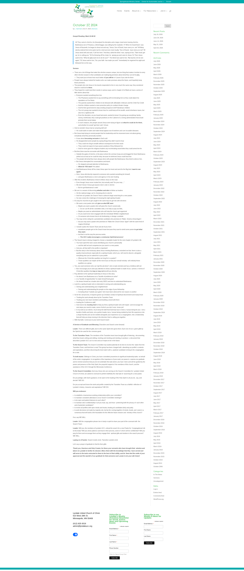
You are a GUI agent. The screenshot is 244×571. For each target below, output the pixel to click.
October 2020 (158, 269)
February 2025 (158, 115)
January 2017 (158, 416)
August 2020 (157, 275)
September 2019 (159, 312)
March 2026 (157, 74)
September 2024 (159, 131)
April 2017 (156, 406)
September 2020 (159, 272)
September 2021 (159, 232)
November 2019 (158, 305)
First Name (113, 535)
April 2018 (156, 366)
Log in (155, 489)
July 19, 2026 (158, 34)
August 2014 (157, 463)
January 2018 (158, 376)
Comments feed (158, 496)
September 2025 (159, 91)
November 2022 (158, 192)
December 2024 (158, 121)
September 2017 (159, 389)
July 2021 (156, 238)
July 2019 (156, 319)
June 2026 (157, 64)
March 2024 (157, 151)
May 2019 (156, 326)
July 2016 (156, 436)
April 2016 (156, 443)
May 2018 (156, 363)
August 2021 (157, 235)
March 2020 (157, 292)
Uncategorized (158, 481)
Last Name (113, 542)
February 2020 (158, 295)
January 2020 (158, 299)
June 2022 (157, 208)
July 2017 (156, 396)
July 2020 (156, 279)
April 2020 (156, 289)
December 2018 (158, 342)
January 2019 (158, 339)
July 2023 (156, 168)
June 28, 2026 (158, 38)
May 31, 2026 (158, 44)
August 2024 (157, 135)
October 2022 (158, 195)
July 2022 (156, 205)
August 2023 (157, 165)
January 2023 (158, 185)
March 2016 (157, 446)
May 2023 (156, 171)
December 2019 (158, 302)
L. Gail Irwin (78, 29)
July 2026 (156, 61)
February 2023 (158, 182)
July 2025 (156, 98)
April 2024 (156, 148)
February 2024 (158, 155)
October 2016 (158, 426)
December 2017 (158, 379)
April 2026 (156, 71)
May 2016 (156, 440)
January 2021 (158, 259)
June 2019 (157, 322)
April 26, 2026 (158, 48)
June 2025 (157, 101)
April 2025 (156, 108)
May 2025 (156, 104)
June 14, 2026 (158, 41)
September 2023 (159, 161)
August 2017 (157, 393)
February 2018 (158, 373)
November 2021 (158, 225)
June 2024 (157, 141)
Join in (162, 11)
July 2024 (156, 138)
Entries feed (157, 492)
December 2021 (158, 222)
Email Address (114, 529)
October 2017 (158, 386)
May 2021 (156, 245)
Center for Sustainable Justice (152, 1)
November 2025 (158, 84)
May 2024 (156, 145)
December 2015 (158, 453)
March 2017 (157, 409)
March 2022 (157, 218)
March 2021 (157, 252)
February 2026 (158, 78)
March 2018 (157, 369)
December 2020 (158, 262)
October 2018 (158, 349)
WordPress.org (158, 499)
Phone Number (113, 548)
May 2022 (156, 212)
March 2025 (157, 111)
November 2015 (158, 456)
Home (119, 11)
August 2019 (157, 316)
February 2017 (158, 413)
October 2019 (158, 309)
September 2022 (159, 198)
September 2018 (159, 352)
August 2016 (157, 433)
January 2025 (158, 118)
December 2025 (158, 81)
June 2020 (157, 282)
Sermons (94, 29)
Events (126, 11)
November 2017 (158, 383)
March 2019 (157, 332)
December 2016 (158, 419)
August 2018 (157, 356)
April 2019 (156, 329)
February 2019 (158, 336)
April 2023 (156, 175)
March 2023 (157, 178)
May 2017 (156, 403)
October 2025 (158, 88)
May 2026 (156, 68)
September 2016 (159, 430)
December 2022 (158, 188)
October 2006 (158, 466)
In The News (157, 474)
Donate (168, 1)
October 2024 (158, 128)
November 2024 (158, 125)
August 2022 (157, 202)
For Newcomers (150, 11)
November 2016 (158, 423)
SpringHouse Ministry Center (130, 1)
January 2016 (158, 450)
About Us (135, 11)
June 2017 (157, 399)
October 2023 (158, 158)
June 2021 (157, 242)
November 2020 (158, 265)
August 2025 (157, 94)
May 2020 (156, 285)
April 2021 (156, 249)
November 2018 (158, 346)
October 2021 (158, 228)
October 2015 (158, 460)
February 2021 (158, 255)
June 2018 (157, 359)
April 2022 (156, 215)
